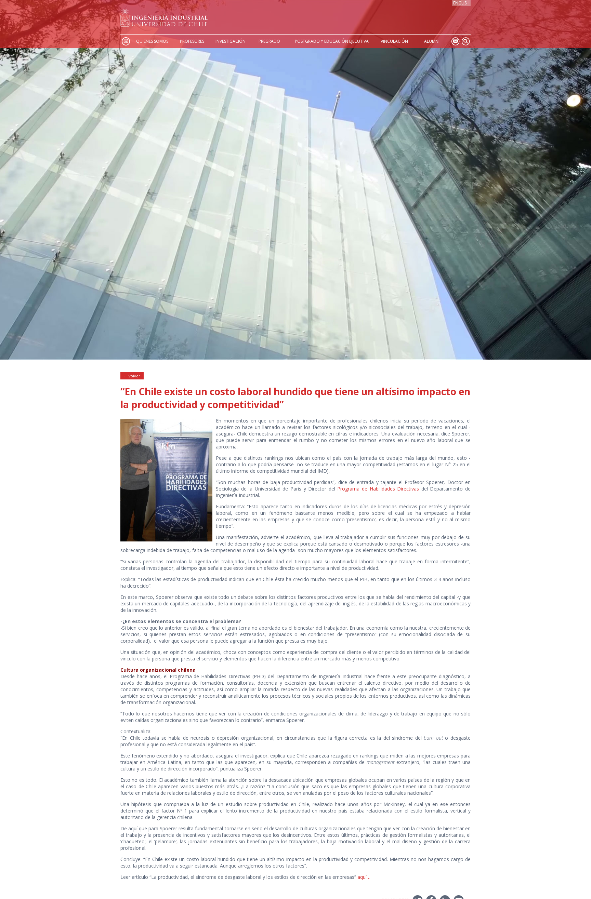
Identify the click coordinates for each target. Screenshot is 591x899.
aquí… (363, 877)
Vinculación (394, 41)
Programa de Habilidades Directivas (378, 488)
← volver (132, 375)
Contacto (455, 41)
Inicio (125, 41)
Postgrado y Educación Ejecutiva (332, 41)
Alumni (431, 41)
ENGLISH (461, 3)
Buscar (465, 41)
